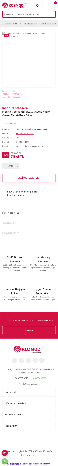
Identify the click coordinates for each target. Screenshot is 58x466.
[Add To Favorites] (51, 193)
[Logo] (14, 5)
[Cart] (53, 5)
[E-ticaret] (29, 463)
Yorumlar (9, 223)
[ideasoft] (12, 463)
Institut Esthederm (15, 108)
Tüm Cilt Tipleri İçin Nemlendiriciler (31, 129)
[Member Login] (45, 5)
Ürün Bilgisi (10, 213)
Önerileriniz (10, 233)
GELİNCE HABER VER (29, 177)
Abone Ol (29, 330)
